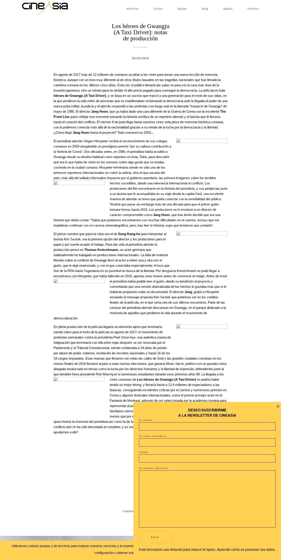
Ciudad (143, 452)
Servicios (133, 8)
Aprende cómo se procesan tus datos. (246, 549)
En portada (141, 47)
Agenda (227, 8)
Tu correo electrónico (153, 436)
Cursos (158, 8)
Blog (205, 8)
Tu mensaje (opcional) (153, 468)
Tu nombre (146, 420)
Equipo (182, 8)
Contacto (253, 8)
